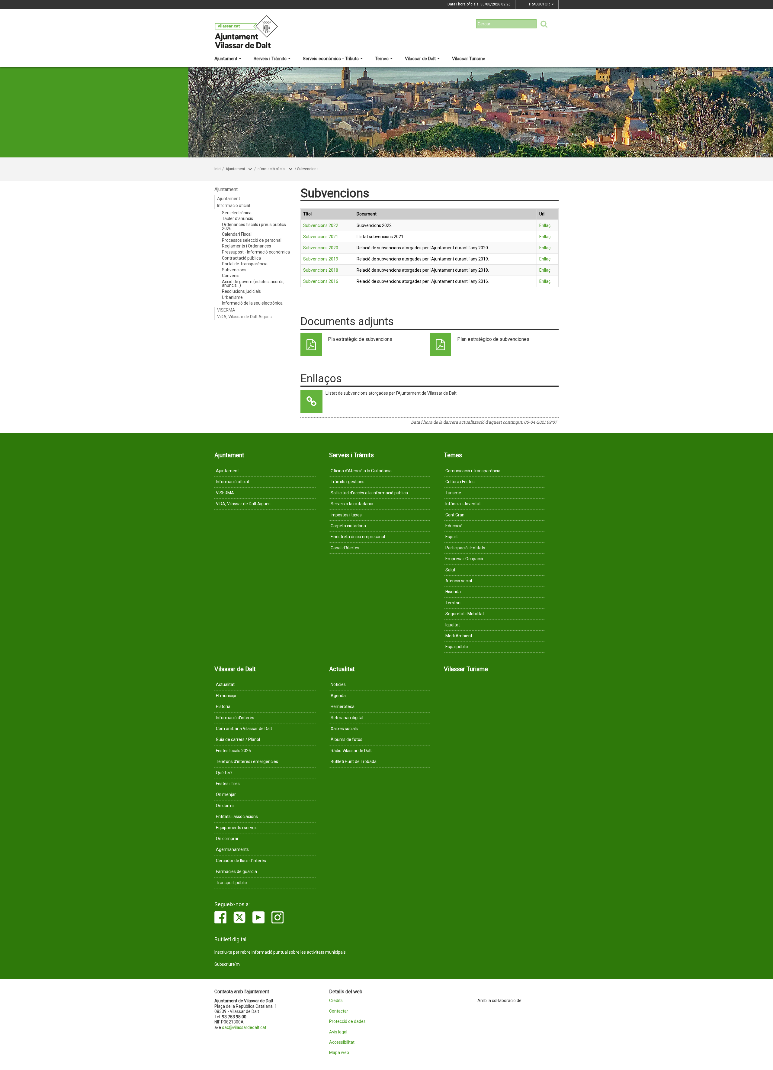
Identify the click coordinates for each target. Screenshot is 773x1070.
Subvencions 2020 (320, 247)
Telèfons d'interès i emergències (247, 761)
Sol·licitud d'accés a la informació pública (369, 492)
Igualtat (452, 624)
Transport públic (231, 882)
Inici (217, 169)
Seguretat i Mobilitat (464, 613)
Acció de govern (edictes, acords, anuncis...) (253, 283)
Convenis (230, 275)
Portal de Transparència (245, 263)
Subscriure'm (227, 964)
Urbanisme (232, 297)
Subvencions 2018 (320, 270)
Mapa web (339, 1052)
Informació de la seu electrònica (252, 303)
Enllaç (544, 225)
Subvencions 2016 (320, 281)
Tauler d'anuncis (237, 218)
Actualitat (225, 684)
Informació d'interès (235, 717)
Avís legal (338, 1032)
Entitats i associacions (237, 816)
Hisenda (453, 591)
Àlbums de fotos (346, 739)
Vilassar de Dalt (420, 58)
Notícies (338, 684)
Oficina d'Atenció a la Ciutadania (361, 470)
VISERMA (226, 310)
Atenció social (458, 580)
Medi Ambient (458, 635)
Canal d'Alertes (345, 547)
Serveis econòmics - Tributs (331, 58)
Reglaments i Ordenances (246, 246)
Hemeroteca (342, 706)
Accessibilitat (341, 1042)
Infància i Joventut (463, 503)
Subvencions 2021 (320, 236)
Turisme (453, 492)
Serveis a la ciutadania (352, 503)
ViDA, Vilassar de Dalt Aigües (244, 316)
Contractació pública (241, 258)
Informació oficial (271, 169)
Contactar (338, 1011)
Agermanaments (232, 849)
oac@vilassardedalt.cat (244, 1027)
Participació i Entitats (465, 547)
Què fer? (224, 772)
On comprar (227, 838)
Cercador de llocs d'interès (241, 860)
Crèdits (336, 1000)
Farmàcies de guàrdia (236, 871)
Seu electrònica (237, 212)
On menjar (226, 794)
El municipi (226, 695)
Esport (451, 536)
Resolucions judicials (241, 291)
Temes (382, 58)
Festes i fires (228, 783)
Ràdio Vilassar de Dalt (351, 750)
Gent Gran (454, 514)
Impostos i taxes (346, 514)
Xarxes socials (344, 728)
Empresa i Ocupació (464, 558)
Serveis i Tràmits (270, 58)
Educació (454, 525)
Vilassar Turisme (468, 58)
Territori (452, 602)
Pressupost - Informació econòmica (256, 252)
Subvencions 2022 (320, 225)
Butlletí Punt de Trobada (354, 761)
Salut (450, 569)
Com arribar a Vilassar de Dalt (244, 728)
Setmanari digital (347, 717)
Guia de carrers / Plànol (238, 739)
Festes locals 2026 (233, 750)
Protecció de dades (347, 1021)
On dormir (225, 805)
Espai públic (456, 646)
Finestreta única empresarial (358, 536)
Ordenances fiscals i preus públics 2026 (254, 226)
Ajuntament (225, 58)
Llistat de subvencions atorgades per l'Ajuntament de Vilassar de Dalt (391, 393)
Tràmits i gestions (347, 481)
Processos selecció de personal (251, 240)
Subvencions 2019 (320, 259)
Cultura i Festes (460, 481)
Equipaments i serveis (237, 827)
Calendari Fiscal (237, 234)
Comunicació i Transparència (472, 470)
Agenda (338, 695)
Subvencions (308, 169)
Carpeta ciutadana (348, 525)
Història (223, 706)
